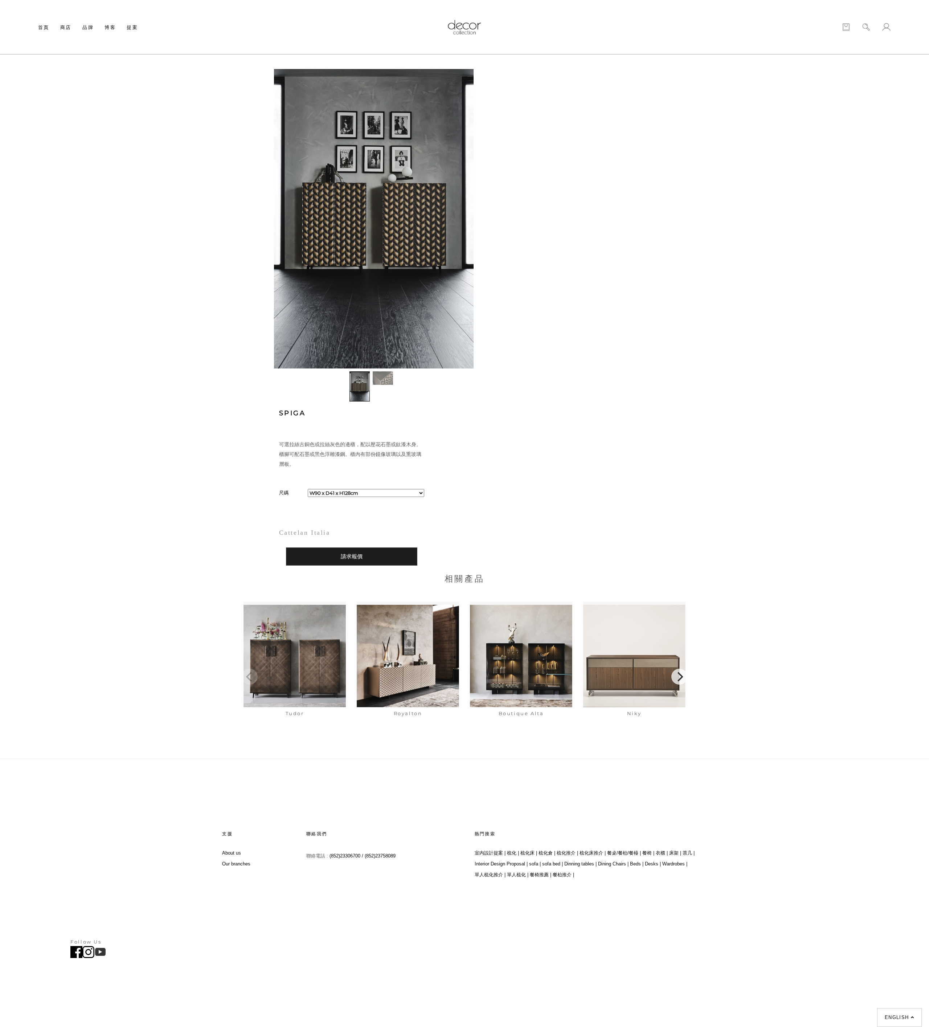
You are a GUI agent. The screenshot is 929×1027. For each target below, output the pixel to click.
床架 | (675, 853)
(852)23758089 (381, 856)
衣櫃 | (662, 853)
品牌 (88, 27)
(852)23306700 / (347, 856)
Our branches (236, 864)
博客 (110, 27)
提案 (132, 27)
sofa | (535, 864)
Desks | (653, 864)
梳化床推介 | (593, 853)
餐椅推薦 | (540, 874)
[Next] (679, 677)
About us (231, 853)
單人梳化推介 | (490, 874)
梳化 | (513, 853)
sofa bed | (552, 864)
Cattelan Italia (304, 532)
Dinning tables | (580, 864)
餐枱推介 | (563, 874)
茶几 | (689, 853)
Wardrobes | (674, 864)
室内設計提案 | (490, 853)
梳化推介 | (567, 853)
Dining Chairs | (613, 864)
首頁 (43, 27)
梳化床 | (528, 853)
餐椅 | (648, 853)
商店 (65, 27)
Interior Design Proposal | (501, 864)
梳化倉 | (547, 853)
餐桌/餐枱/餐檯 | (624, 853)
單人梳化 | (517, 874)
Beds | (636, 864)
